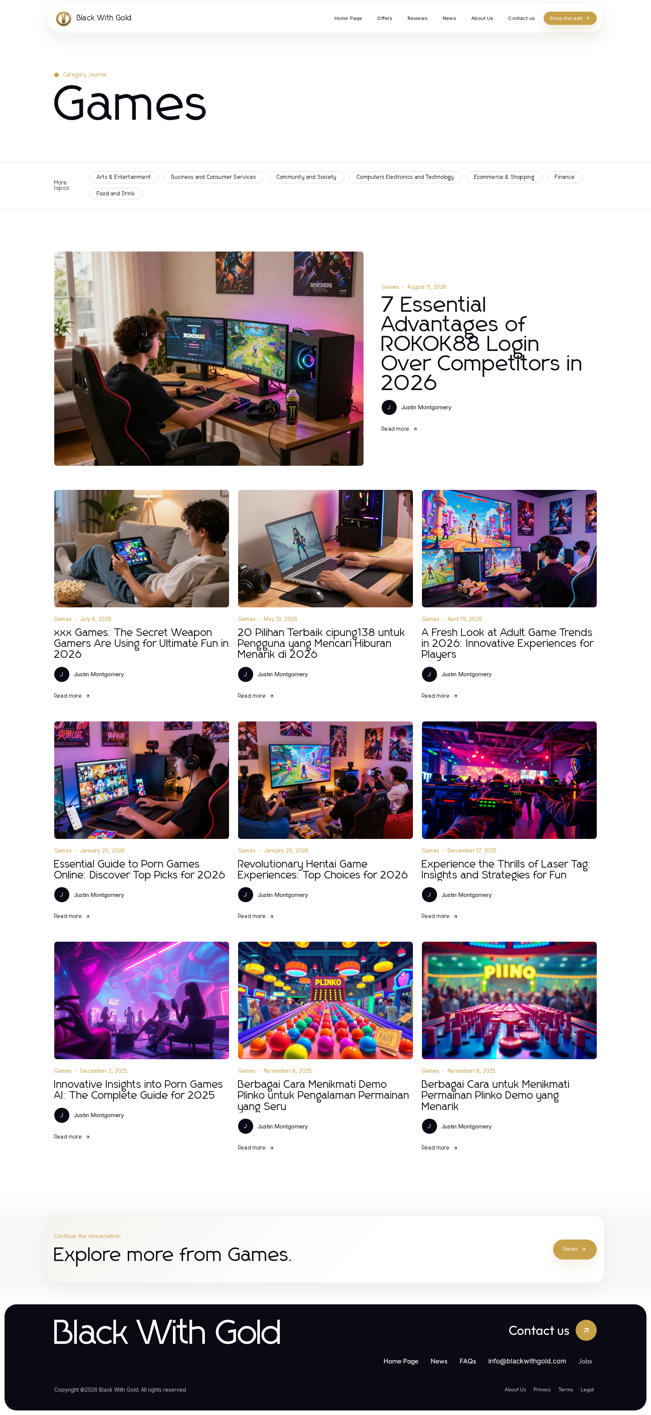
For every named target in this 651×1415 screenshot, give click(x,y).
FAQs (468, 1361)
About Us (515, 1389)
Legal (587, 1389)
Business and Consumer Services (213, 177)
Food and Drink (116, 194)
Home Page (401, 1361)
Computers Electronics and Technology (405, 177)
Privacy (542, 1389)
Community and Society (306, 177)
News (571, 1249)
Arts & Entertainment (124, 177)
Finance (565, 177)
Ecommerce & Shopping (504, 177)
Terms (565, 1389)
